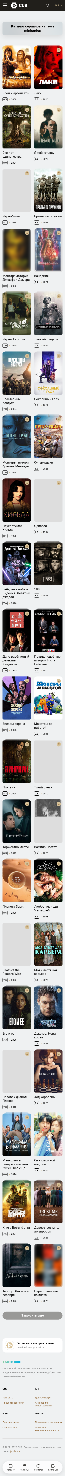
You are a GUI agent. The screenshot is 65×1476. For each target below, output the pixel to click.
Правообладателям (13, 1402)
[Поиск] (47, 5)
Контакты (8, 1397)
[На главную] (19, 5)
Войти (58, 5)
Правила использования (48, 1422)
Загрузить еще (32, 1315)
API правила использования (43, 1404)
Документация (43, 1397)
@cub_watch (16, 1451)
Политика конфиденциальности (47, 1429)
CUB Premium (9, 1427)
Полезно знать (10, 1422)
